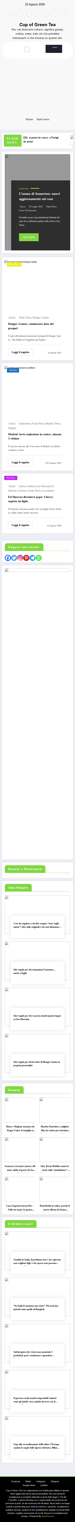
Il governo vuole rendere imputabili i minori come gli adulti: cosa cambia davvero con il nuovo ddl (34, 1400)
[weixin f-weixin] (46, 14)
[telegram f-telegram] (37, 14)
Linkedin (44, 1485)
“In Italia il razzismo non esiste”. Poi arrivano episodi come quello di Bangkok (35, 1307)
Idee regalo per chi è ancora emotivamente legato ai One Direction (37, 1017)
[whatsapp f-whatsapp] (63, 14)
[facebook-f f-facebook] (11, 14)
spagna (12, 428)
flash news (51, 207)
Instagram (41, 1481)
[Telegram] (32, 558)
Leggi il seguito (29, 237)
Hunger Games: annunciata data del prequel (31, 326)
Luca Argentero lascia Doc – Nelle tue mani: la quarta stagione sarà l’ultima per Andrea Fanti (20, 1208)
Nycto (22, 207)
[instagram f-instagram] (29, 14)
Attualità (13, 370)
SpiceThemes (48, 1516)
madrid (49, 423)
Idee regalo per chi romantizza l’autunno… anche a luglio (34, 971)
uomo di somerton (28, 210)
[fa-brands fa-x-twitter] (20, 14)
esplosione (25, 423)
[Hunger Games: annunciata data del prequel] (20, 261)
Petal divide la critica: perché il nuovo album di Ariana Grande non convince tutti (55, 1208)
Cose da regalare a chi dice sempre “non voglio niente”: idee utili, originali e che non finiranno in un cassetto (37, 926)
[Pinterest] (26, 558)
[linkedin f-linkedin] (55, 14)
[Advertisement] (37, 74)
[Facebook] (8, 558)
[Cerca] (54, 47)
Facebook (15, 1481)
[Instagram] (20, 558)
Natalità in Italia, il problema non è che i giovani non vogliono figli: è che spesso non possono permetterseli (37, 1262)
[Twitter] (14, 558)
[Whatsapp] (39, 558)
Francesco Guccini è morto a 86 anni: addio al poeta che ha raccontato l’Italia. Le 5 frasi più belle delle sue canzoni (20, 1169)
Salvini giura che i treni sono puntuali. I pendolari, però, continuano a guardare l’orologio (32, 1354)
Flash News (24, 189)
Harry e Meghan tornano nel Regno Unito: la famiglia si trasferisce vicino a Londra (20, 1129)
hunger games (40, 317)
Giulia (12, 317)
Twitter (28, 1481)
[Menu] (26, 49)
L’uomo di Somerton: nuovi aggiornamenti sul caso (39, 196)
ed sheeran (43, 486)
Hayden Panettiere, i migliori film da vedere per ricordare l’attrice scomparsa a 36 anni (55, 1129)
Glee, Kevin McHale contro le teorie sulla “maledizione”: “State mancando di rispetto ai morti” (55, 1169)
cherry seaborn (27, 486)
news (57, 423)
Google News (29, 1485)
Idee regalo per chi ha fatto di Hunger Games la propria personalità (36, 1064)
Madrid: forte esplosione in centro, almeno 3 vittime (35, 436)
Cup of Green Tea (37, 24)
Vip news (11, 478)
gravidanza (48, 490)
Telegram (55, 1481)
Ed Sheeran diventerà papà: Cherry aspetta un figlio (30, 499)
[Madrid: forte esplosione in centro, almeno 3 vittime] (19, 367)
